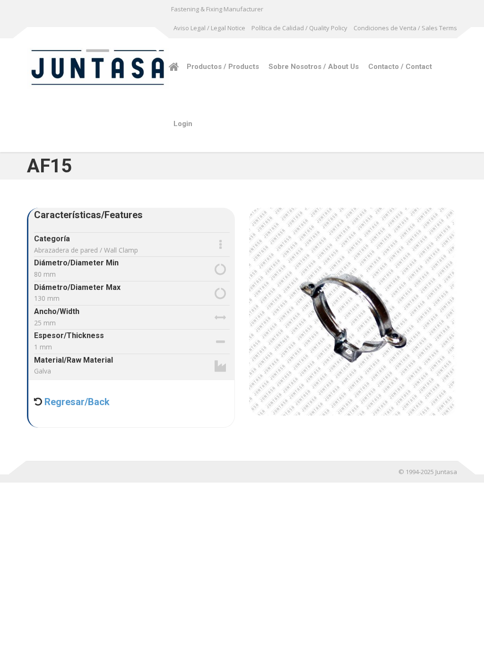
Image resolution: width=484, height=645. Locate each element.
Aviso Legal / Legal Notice (209, 28)
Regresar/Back (76, 401)
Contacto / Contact (400, 66)
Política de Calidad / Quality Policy (299, 28)
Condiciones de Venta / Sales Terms (405, 28)
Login (182, 123)
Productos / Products (223, 66)
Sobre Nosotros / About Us (313, 66)
